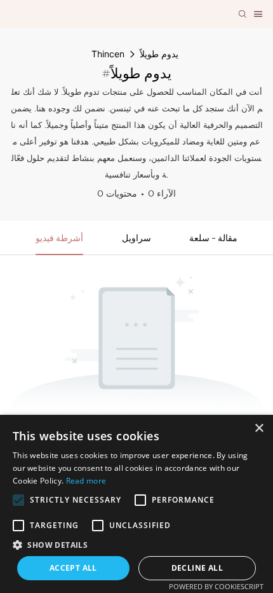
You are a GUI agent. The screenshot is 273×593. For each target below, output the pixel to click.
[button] (18, 500)
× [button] (258, 428)
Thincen (107, 53)
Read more (86, 480)
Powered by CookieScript (216, 586)
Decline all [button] (197, 567)
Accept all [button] (73, 567)
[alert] (136, 504)
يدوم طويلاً (159, 53)
